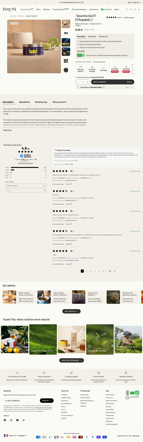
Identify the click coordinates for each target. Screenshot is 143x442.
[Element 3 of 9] (66, 42)
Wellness (46, 9)
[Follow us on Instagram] (11, 420)
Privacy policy (110, 415)
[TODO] (76, 160)
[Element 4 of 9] (66, 51)
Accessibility (135, 435)
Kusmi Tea (13, 16)
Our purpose (64, 400)
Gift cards (108, 406)
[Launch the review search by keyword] (45, 190)
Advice (116, 9)
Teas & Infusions (60, 9)
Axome (77, 433)
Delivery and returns (111, 400)
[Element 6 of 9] (66, 70)
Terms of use (120, 435)
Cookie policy (110, 418)
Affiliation (83, 406)
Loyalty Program (66, 397)
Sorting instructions (67, 415)
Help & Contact (110, 394)
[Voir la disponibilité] (103, 87)
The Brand (64, 394)
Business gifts (84, 394)
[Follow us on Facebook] (5, 420)
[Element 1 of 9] (66, 24)
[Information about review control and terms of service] (36, 159)
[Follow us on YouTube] (17, 420)
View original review (58, 184)
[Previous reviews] (78, 271)
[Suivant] (133, 70)
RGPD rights (109, 421)
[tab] (8, 102)
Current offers (110, 409)
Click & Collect (110, 403)
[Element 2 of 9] (66, 33)
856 (110, 271)
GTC (126, 435)
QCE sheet (64, 412)
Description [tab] (81, 36)
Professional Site (85, 397)
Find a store (109, 397)
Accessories (93, 9)
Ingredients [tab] (92, 36)
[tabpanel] (45, 119)
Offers (38, 9)
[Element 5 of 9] (66, 61)
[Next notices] (114, 271)
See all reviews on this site (25, 163)
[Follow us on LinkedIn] (23, 420)
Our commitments (66, 403)
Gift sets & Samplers (79, 9)
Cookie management (112, 424)
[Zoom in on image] (56, 68)
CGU (130, 435)
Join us (63, 409)
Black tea (20, 16)
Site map (63, 418)
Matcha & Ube (26, 9)
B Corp (63, 406)
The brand (107, 9)
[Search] (127, 10)
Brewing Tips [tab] (103, 36)
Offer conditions (110, 412)
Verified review (136, 171)
